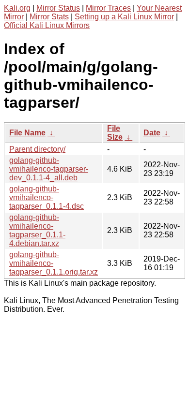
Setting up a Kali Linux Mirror (124, 17)
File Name (27, 133)
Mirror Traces (108, 8)
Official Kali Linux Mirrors (47, 25)
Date (151, 133)
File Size (115, 132)
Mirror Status (58, 8)
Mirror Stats (49, 17)
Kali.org (17, 8)
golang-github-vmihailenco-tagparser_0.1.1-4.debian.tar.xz (37, 230)
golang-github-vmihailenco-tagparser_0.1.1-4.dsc (46, 197)
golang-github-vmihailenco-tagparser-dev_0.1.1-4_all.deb (48, 169)
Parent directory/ (37, 149)
